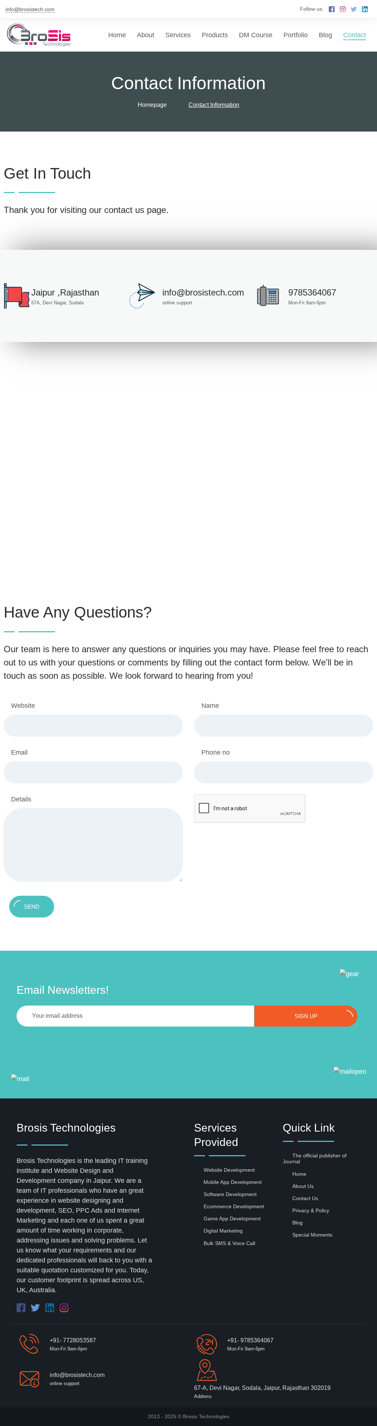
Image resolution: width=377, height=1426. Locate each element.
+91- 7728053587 (73, 1340)
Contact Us (305, 1198)
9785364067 (312, 292)
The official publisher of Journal (314, 1159)
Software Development (230, 1194)
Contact (354, 35)
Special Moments (312, 1235)
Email (19, 752)
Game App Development (232, 1218)
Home (117, 35)
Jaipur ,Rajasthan (65, 292)
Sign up (306, 1016)
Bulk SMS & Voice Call (229, 1243)
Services (178, 35)
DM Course (255, 35)
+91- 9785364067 (250, 1340)
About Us (303, 1186)
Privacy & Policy (310, 1210)
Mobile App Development (233, 1182)
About (145, 35)
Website (23, 705)
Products (215, 35)
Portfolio (295, 35)
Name (210, 705)
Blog (325, 35)
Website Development (229, 1170)
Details (21, 799)
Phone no (215, 752)
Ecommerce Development (234, 1206)
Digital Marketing (223, 1231)
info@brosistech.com (30, 9)
